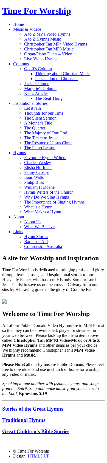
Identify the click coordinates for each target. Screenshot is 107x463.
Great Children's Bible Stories (35, 431)
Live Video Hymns (40, 59)
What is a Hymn (38, 207)
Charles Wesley (37, 162)
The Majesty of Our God (45, 133)
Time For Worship (36, 11)
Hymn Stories (36, 236)
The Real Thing (49, 98)
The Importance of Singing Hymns (54, 202)
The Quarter (34, 128)
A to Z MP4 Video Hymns (47, 34)
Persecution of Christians (56, 78)
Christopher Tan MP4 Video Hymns (55, 44)
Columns (21, 63)
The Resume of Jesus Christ (48, 142)
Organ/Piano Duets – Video (48, 54)
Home (18, 24)
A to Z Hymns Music (42, 39)
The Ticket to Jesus (40, 137)
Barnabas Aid (36, 241)
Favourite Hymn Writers (45, 157)
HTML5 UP (38, 456)
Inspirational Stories (30, 103)
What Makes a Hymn (42, 212)
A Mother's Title (38, 123)
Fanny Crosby (36, 172)
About (18, 216)
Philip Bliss (34, 182)
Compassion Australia (43, 246)
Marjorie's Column (40, 88)
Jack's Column (36, 83)
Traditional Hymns (23, 420)
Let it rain (32, 108)
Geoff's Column (38, 68)
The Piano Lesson (39, 147)
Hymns (19, 152)
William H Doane (39, 187)
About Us (32, 221)
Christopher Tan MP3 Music (49, 49)
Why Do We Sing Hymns (46, 197)
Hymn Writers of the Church (49, 192)
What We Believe (39, 226)
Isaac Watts (34, 177)
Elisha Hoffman (38, 167)
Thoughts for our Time (43, 113)
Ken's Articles (36, 93)
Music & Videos (27, 29)
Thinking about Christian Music (62, 73)
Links (18, 231)
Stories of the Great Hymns (32, 409)
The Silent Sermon (40, 118)
